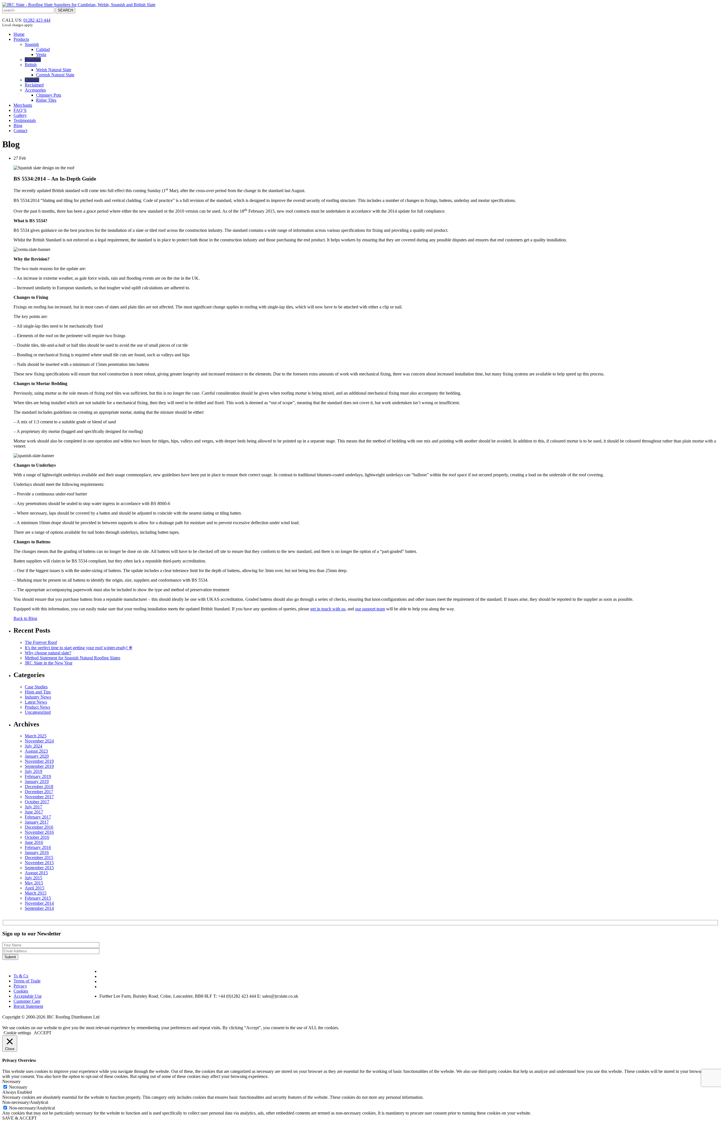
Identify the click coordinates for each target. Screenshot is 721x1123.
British (31, 64)
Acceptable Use (28, 996)
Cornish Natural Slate (55, 74)
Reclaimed (34, 85)
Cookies (21, 991)
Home (19, 34)
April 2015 (34, 888)
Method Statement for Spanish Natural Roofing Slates (72, 657)
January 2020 (37, 756)
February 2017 (38, 817)
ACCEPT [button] (43, 1032)
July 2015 (33, 877)
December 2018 (39, 786)
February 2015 (38, 898)
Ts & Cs (21, 975)
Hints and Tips (38, 692)
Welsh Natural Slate (53, 69)
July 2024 (33, 746)
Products (21, 39)
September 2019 (39, 766)
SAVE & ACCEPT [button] (19, 1118)
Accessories (35, 90)
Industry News (38, 697)
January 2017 (37, 822)
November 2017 (39, 796)
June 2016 (34, 842)
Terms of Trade (27, 981)
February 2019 (38, 776)
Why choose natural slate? (48, 652)
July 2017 (33, 806)
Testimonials (25, 120)
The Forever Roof (41, 642)
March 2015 (35, 893)
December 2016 (39, 827)
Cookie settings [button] (17, 1032)
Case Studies (36, 686)
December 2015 (39, 857)
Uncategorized (38, 712)
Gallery (20, 115)
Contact (20, 130)
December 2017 (39, 791)
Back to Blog (25, 618)
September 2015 (39, 867)
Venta (41, 54)
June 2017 (34, 812)
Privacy (20, 986)
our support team (370, 608)
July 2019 (33, 771)
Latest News (36, 702)
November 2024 (39, 741)
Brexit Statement (28, 1006)
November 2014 (39, 903)
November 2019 (39, 761)
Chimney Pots (48, 95)
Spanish (32, 44)
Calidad (43, 49)
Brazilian (33, 59)
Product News (37, 707)
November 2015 (39, 862)
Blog (18, 125)
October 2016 (37, 837)
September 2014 (39, 908)
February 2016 (38, 847)
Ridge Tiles (46, 100)
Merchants (23, 105)
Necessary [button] (11, 1081)
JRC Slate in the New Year (48, 663)
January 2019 (37, 781)
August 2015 (36, 872)
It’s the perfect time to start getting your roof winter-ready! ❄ (78, 647)
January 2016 (37, 852)
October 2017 (37, 801)
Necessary (18, 1087)
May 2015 (34, 882)
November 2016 (39, 832)
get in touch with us (327, 608)
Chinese (32, 79)
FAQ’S (20, 110)
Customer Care (27, 1001)
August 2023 (36, 751)
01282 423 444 (36, 20)
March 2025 (35, 735)
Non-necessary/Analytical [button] (25, 1102)
